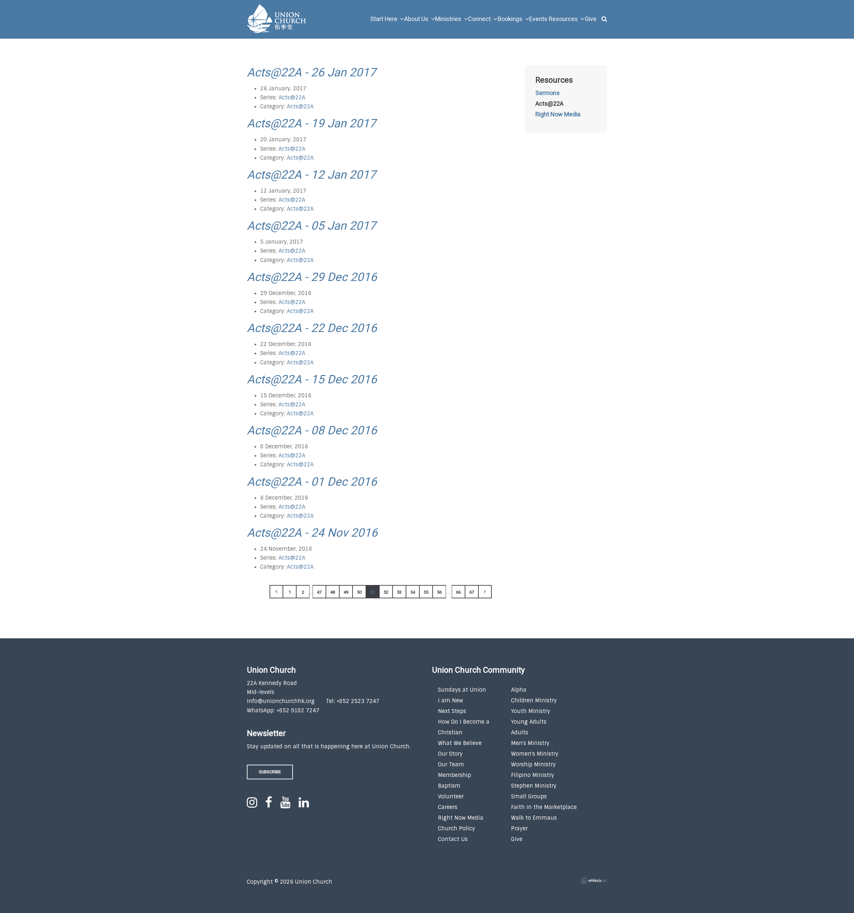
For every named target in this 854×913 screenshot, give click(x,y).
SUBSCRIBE (270, 772)
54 (412, 592)
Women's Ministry (534, 753)
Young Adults (528, 721)
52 (386, 592)
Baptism (449, 785)
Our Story (450, 753)
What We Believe (460, 743)
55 (426, 592)
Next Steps (452, 711)
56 (439, 592)
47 (319, 592)
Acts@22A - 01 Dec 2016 (312, 482)
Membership (454, 775)
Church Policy (456, 828)
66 (458, 592)
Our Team (451, 764)
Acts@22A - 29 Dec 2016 (312, 277)
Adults (519, 732)
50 (359, 592)
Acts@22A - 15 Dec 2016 (312, 379)
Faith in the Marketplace (544, 807)
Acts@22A (292, 97)
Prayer (519, 828)
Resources (554, 80)
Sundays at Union (462, 689)
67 (471, 592)
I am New (450, 700)
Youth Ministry (530, 711)
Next (485, 591)
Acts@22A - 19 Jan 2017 (311, 123)
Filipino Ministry (532, 775)
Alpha (518, 689)
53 (399, 592)
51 (372, 592)
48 (332, 592)
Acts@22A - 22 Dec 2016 (312, 328)
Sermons (547, 93)
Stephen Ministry (533, 785)
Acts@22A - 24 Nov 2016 (312, 533)
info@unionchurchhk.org (281, 701)
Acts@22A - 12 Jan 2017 (311, 175)
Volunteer (451, 796)
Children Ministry (534, 700)
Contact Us (453, 839)
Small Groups (529, 796)
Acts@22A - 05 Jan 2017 (311, 226)
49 (346, 592)
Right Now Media (557, 114)
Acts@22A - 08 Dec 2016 (312, 430)
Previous (276, 591)
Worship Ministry (533, 764)
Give (516, 839)
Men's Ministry (530, 743)
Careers (447, 807)
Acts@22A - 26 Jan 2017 (311, 72)
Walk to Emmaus (534, 817)
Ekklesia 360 (593, 880)
